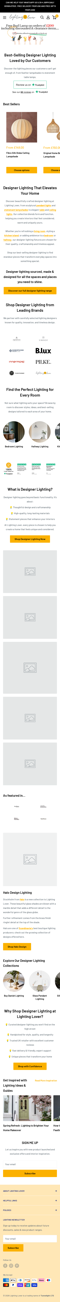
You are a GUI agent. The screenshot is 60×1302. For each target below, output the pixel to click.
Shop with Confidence (30, 1066)
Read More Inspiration (46, 1080)
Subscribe (30, 1173)
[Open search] (42, 17)
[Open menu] (4, 17)
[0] (54, 17)
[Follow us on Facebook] (5, 1266)
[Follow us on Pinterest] (17, 1266)
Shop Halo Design (17, 946)
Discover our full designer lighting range (30, 290)
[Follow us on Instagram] (11, 1266)
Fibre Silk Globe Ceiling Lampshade (17, 154)
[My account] (48, 17)
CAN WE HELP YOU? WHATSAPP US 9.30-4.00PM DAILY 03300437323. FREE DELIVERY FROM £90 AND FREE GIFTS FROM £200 (30, 6)
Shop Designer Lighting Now (30, 538)
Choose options (21, 170)
